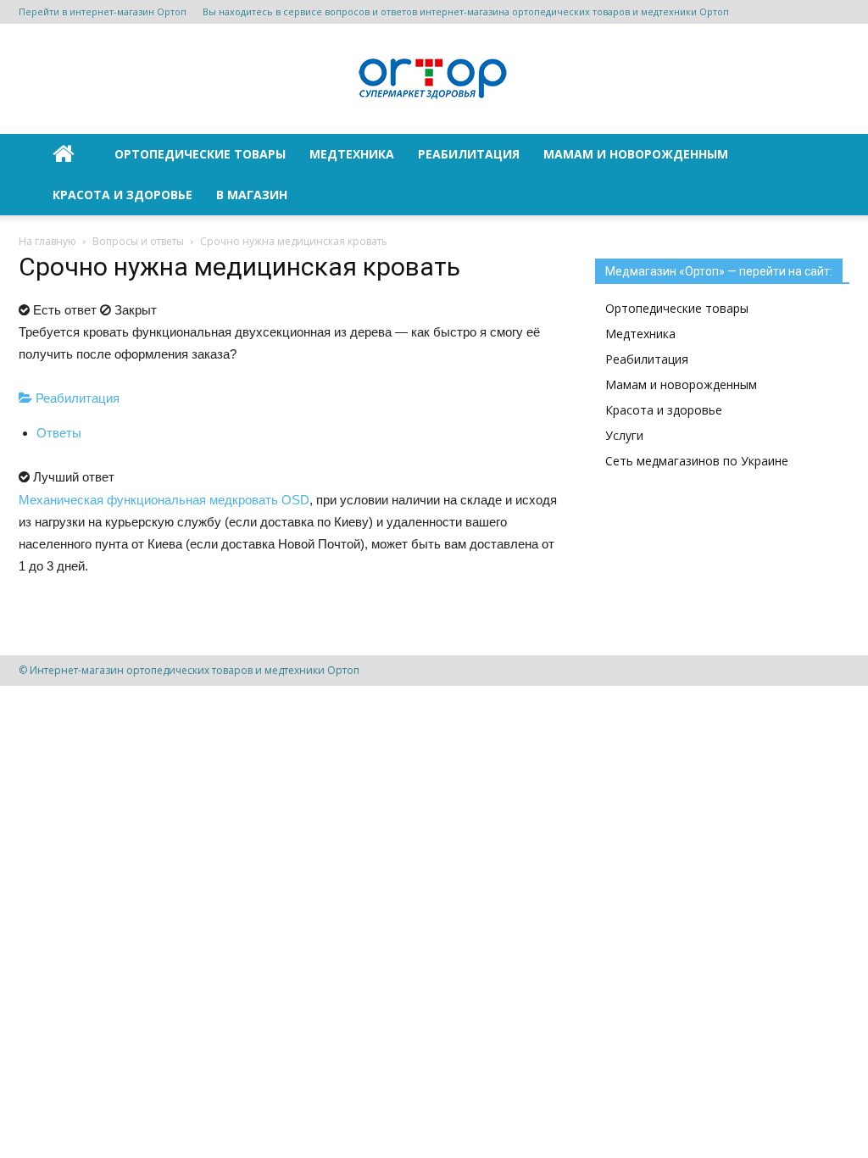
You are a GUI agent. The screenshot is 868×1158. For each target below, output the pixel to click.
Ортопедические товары (200, 154)
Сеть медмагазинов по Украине (696, 461)
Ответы (58, 433)
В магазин (251, 195)
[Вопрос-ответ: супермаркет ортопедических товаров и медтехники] (434, 80)
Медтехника (351, 154)
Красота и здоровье (122, 195)
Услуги (624, 435)
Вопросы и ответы (138, 241)
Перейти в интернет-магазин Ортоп (102, 11)
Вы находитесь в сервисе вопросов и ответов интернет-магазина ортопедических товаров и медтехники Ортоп (466, 11)
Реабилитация (469, 154)
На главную (47, 241)
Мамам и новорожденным (635, 154)
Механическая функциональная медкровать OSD (164, 500)
